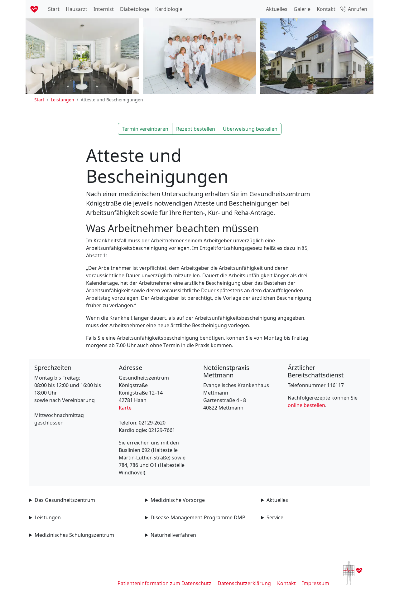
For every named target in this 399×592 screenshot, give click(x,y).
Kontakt (325, 9)
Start (53, 9)
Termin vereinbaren (145, 128)
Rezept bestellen (195, 128)
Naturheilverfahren (173, 534)
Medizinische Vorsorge (178, 500)
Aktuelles (276, 9)
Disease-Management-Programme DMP (198, 517)
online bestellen (306, 405)
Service (275, 517)
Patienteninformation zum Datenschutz (164, 583)
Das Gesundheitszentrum (65, 500)
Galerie (301, 9)
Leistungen (62, 100)
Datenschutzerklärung (244, 583)
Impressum (315, 583)
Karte (125, 407)
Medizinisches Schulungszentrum (74, 534)
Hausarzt (76, 9)
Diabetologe (134, 9)
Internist (103, 9)
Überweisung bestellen (250, 128)
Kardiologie (168, 9)
